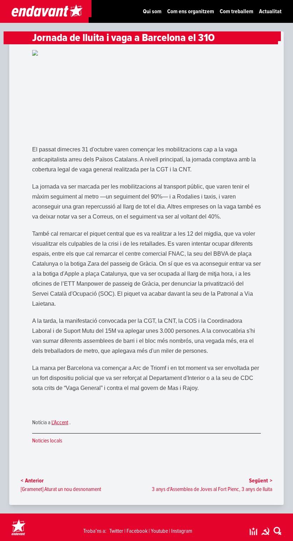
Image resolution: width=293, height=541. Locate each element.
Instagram (181, 531)
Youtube (159, 531)
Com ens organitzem (190, 11)
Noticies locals (47, 440)
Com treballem (236, 11)
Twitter (116, 531)
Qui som (152, 11)
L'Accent (59, 422)
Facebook (137, 531)
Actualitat (270, 11)
